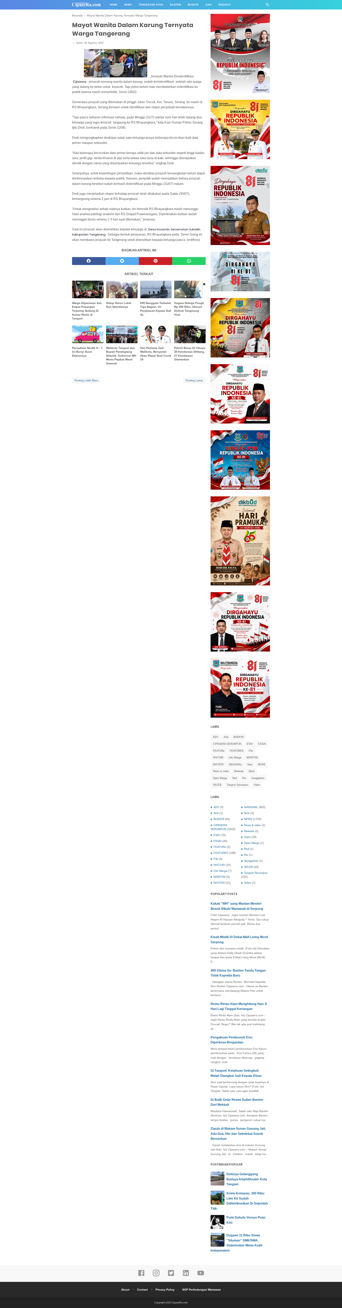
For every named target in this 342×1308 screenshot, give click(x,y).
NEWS (261, 764)
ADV (215, 736)
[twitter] (122, 261)
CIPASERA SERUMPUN (227, 743)
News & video (221, 771)
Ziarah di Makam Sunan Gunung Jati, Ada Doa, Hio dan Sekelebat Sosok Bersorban (238, 1133)
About (125, 1289)
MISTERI (218, 764)
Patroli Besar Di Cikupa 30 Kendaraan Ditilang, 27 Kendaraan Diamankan (189, 353)
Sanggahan (257, 778)
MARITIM (252, 757)
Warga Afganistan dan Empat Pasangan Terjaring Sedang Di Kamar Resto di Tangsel (87, 310)
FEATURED (236, 750)
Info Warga (235, 757)
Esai (209, 4)
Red (234, 778)
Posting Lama (194, 380)
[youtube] (201, 1276)
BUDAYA (239, 736)
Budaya (193, 4)
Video (257, 784)
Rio (244, 778)
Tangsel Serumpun (237, 784)
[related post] (88, 289)
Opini (252, 771)
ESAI (250, 743)
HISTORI (218, 757)
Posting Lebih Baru (86, 380)
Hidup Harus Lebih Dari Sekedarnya (118, 305)
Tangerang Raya (151, 4)
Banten (175, 4)
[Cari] (267, 6)
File (251, 750)
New (249, 764)
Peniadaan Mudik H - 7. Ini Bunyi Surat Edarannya (87, 351)
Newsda (238, 771)
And (226, 736)
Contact (142, 1289)
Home (114, 4)
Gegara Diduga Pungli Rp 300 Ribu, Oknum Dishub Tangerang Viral (189, 308)
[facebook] (88, 261)
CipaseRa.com (180, 1302)
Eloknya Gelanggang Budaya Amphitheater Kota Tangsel (246, 1179)
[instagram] (156, 1276)
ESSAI (262, 743)
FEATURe (218, 750)
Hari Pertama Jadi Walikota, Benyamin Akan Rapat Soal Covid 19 (155, 353)
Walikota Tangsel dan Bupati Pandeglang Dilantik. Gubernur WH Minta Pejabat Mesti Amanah (121, 355)
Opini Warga (220, 778)
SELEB (217, 784)
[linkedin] (186, 1276)
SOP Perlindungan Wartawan (201, 1289)
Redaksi (224, 4)
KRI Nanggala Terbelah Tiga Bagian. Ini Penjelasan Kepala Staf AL (155, 308)
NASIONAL (235, 764)
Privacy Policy (165, 1289)
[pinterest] (155, 261)
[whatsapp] (189, 261)
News (128, 4)
